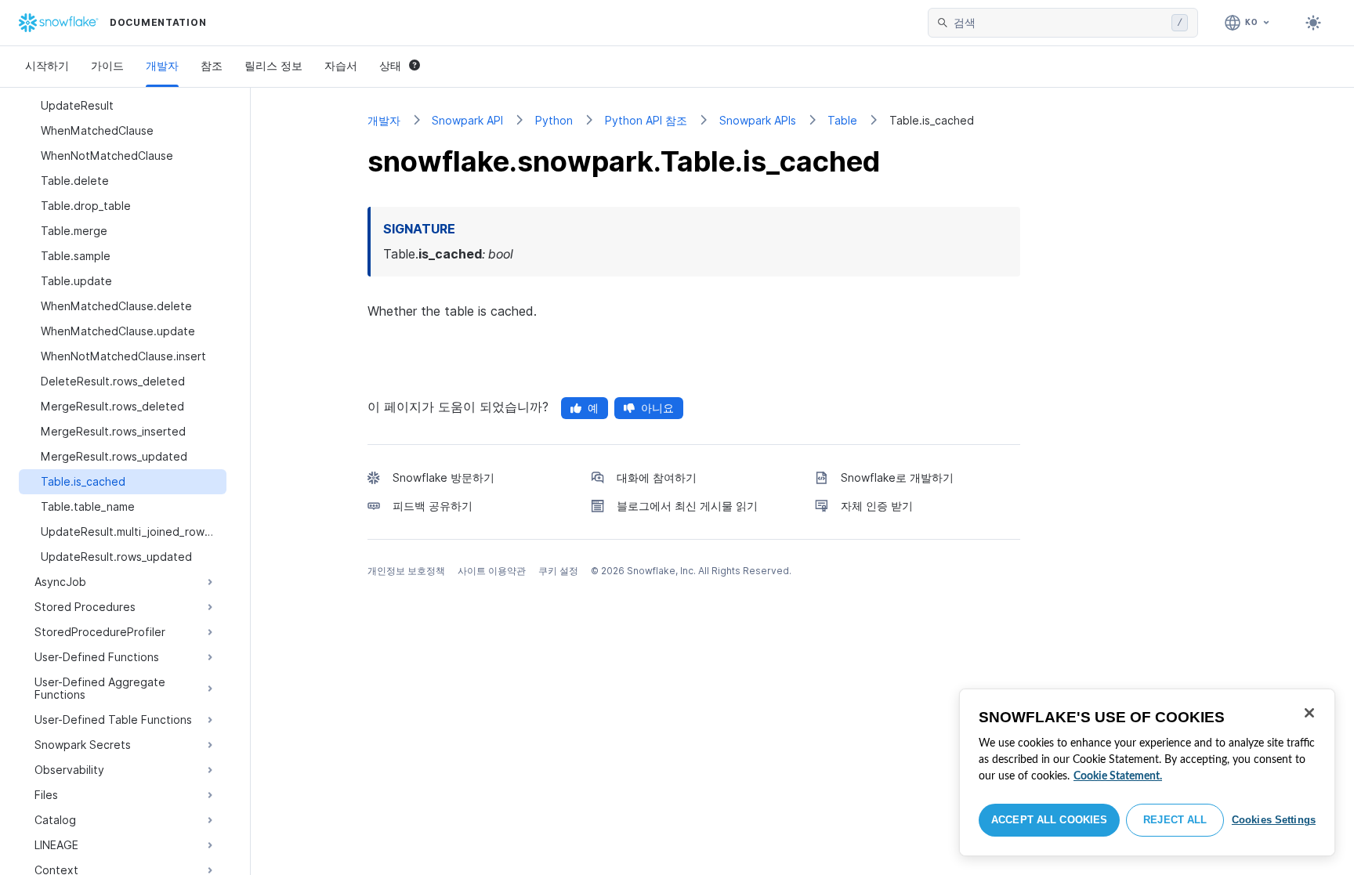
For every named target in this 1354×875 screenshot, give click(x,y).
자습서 (340, 65)
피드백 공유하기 (432, 505)
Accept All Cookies (1049, 820)
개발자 (162, 65)
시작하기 (47, 65)
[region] (1147, 772)
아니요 (657, 407)
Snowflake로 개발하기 (897, 477)
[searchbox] (1059, 23)
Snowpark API (467, 120)
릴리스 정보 (273, 65)
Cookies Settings (1274, 820)
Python (554, 120)
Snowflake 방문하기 (443, 477)
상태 (390, 65)
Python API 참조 (646, 120)
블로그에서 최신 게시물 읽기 (687, 505)
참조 (212, 65)
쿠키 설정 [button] (558, 571)
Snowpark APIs (757, 120)
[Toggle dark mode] (1313, 22)
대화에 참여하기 (657, 477)
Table (842, 120)
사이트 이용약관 (492, 571)
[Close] (1309, 713)
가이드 (107, 65)
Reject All (1175, 820)
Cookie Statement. (1117, 776)
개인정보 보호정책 (406, 571)
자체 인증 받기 (877, 505)
